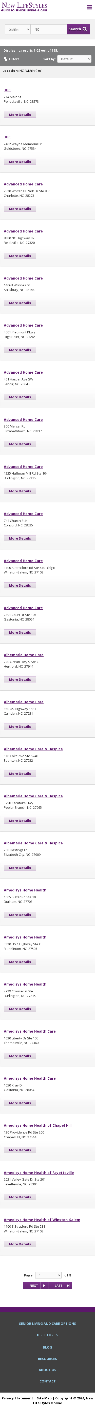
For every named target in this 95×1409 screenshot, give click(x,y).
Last (58, 1286)
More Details (20, 114)
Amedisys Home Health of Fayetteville (39, 1172)
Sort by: (49, 59)
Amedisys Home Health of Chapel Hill (37, 1125)
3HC (7, 90)
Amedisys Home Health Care (30, 1031)
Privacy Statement (17, 1398)
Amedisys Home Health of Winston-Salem (42, 1219)
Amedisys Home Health (25, 890)
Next (34, 1286)
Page (28, 1275)
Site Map (44, 1398)
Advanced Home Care (23, 184)
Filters (14, 59)
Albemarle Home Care (24, 654)
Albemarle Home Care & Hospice (33, 748)
